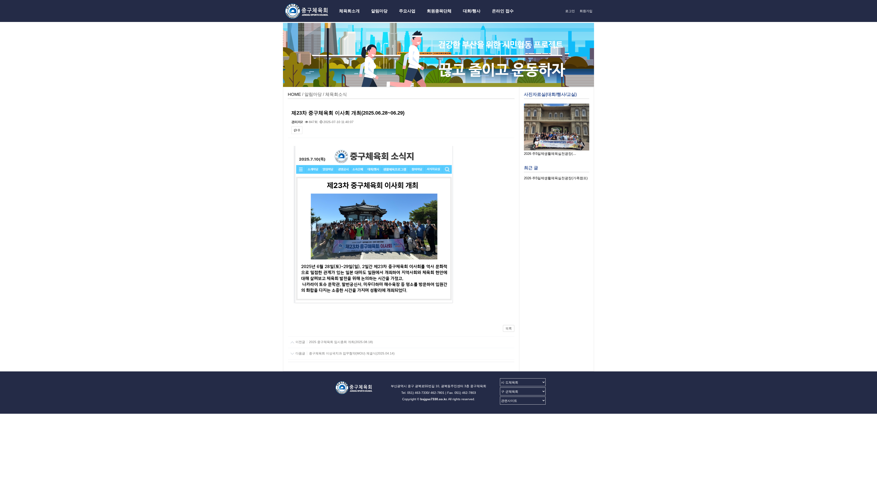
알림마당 (379, 11)
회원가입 (586, 11)
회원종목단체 (439, 11)
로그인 (570, 11)
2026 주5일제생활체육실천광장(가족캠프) (556, 178)
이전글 (334, 342)
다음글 (345, 353)
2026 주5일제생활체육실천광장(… (550, 154)
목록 (508, 328)
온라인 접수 (503, 11)
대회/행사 (472, 11)
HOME (294, 94)
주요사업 (407, 11)
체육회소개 (349, 11)
